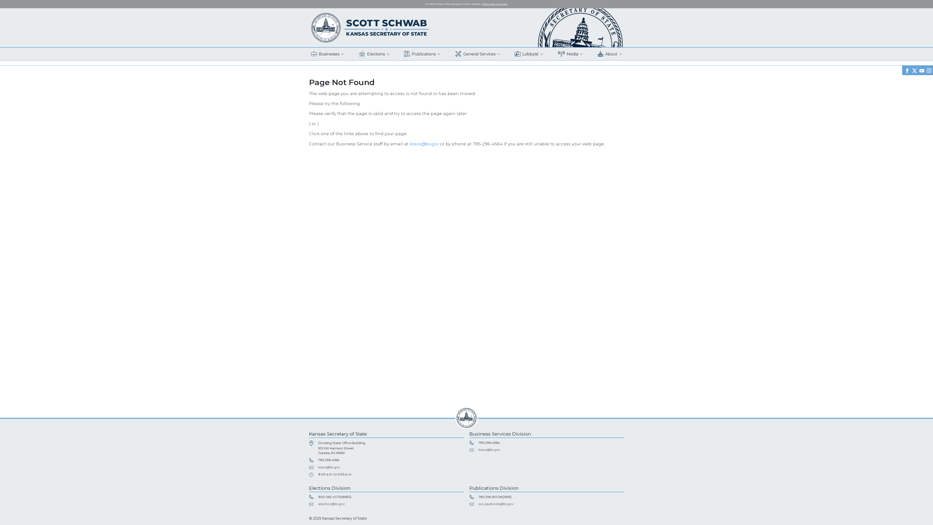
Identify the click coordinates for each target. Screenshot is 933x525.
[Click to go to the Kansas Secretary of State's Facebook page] (907, 70)
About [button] (611, 54)
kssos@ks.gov (424, 143)
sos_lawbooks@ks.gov (496, 504)
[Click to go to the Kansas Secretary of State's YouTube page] (921, 70)
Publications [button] (424, 54)
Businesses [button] (329, 54)
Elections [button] (376, 54)
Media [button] (572, 54)
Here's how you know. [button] (495, 4)
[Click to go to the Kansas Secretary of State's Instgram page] (929, 70)
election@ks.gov (331, 504)
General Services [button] (479, 54)
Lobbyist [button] (530, 54)
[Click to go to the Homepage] (370, 27)
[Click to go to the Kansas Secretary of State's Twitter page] (914, 70)
